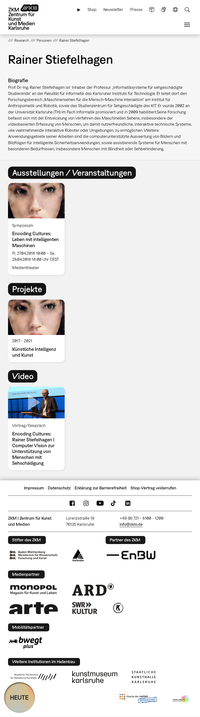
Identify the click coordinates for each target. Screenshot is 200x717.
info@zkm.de (131, 524)
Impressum (34, 487)
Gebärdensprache (163, 9)
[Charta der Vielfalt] (138, 699)
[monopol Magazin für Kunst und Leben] (33, 589)
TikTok (114, 503)
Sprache (175, 9)
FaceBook (72, 503)
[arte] (33, 608)
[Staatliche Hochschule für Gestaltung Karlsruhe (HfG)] (33, 677)
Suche (187, 9)
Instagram (86, 503)
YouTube (100, 503)
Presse (136, 9)
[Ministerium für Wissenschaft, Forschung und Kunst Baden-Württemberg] (33, 555)
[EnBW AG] (131, 555)
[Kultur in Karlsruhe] (118, 608)
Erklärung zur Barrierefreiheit (101, 487)
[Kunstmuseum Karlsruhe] (94, 677)
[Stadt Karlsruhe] (78, 555)
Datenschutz (59, 487)
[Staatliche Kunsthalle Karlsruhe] (144, 677)
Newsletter (113, 9)
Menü (187, 24)
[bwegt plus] (25, 642)
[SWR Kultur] (85, 608)
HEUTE (19, 697)
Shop (92, 9)
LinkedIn (128, 503)
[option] (38, 229)
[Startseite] (27, 17)
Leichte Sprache (152, 9)
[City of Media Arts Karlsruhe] (181, 699)
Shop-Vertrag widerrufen (153, 487)
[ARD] (93, 590)
